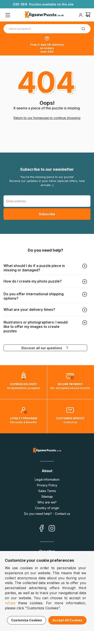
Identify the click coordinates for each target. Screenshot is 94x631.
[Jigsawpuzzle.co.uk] (44, 15)
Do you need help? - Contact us (47, 513)
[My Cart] (88, 15)
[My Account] (80, 15)
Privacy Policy (47, 485)
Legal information (47, 479)
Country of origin (47, 508)
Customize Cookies (26, 620)
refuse (10, 603)
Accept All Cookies (67, 620)
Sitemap (47, 496)
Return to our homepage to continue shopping (47, 118)
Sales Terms (47, 491)
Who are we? (47, 502)
